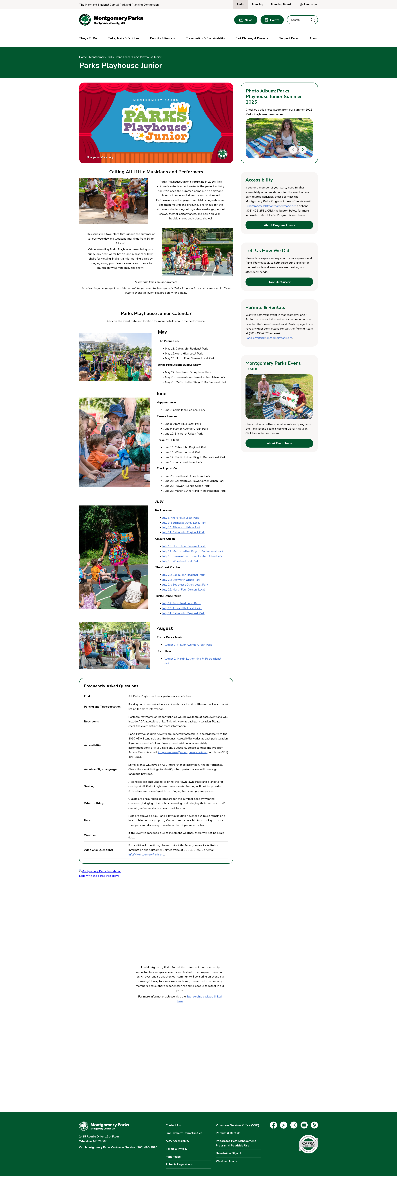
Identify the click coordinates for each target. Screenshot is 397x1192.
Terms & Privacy (176, 1149)
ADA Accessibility (177, 1141)
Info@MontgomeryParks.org (146, 854)
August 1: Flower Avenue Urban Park (188, 645)
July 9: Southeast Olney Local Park (184, 523)
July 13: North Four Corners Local (184, 546)
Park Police (173, 1157)
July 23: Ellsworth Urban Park (181, 580)
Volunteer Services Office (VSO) (237, 1125)
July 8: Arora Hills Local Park (180, 518)
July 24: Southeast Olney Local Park (185, 584)
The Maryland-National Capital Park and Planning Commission (119, 5)
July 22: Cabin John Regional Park (183, 575)
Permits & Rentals (228, 1133)
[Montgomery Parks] (111, 20)
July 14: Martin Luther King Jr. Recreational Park (192, 551)
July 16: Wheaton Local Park (180, 561)
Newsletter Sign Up (229, 1153)
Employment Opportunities (184, 1133)
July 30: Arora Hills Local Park (182, 608)
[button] (88, 38)
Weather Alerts (226, 1161)
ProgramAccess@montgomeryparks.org (183, 752)
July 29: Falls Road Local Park (181, 603)
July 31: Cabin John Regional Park (183, 613)
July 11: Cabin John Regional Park (183, 532)
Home (83, 57)
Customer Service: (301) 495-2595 (118, 1147)
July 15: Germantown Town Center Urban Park (192, 556)
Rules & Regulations (179, 1164)
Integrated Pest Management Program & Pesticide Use (236, 1143)
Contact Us (173, 1125)
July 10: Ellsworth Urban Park (181, 527)
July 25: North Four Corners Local (183, 589)
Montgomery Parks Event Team (109, 57)
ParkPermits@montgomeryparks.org (268, 338)
